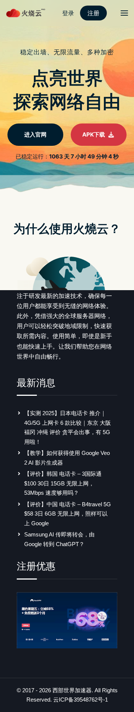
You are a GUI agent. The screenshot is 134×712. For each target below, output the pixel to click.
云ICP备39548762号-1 (80, 699)
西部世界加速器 (72, 690)
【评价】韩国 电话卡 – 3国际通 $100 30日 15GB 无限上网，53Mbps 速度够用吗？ (63, 483)
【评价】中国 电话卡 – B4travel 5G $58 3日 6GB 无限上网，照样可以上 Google (67, 513)
